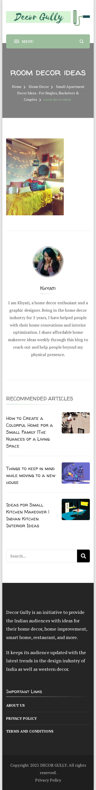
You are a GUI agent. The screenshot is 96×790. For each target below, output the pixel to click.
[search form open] (81, 41)
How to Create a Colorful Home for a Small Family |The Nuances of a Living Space (29, 432)
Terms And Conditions (30, 731)
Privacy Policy (21, 718)
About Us (15, 705)
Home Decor (39, 86)
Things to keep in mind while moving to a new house (30, 475)
